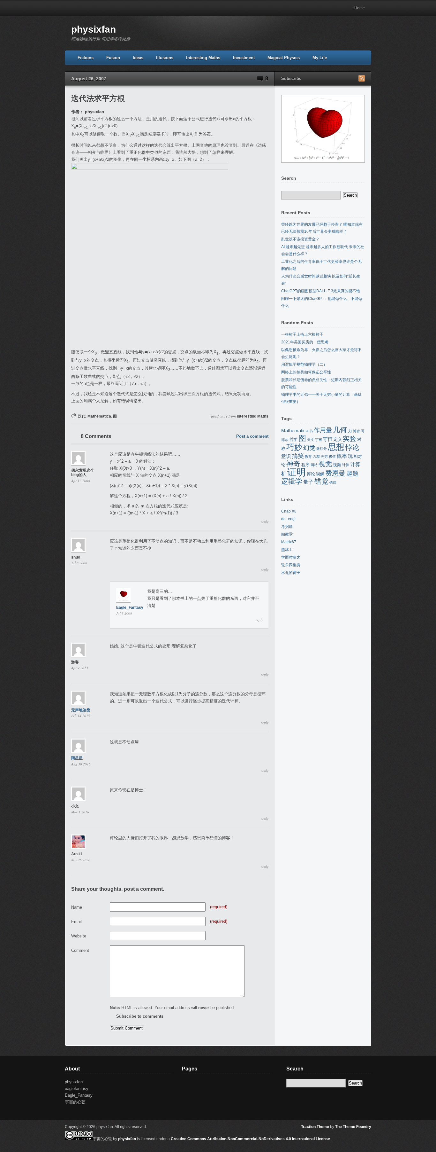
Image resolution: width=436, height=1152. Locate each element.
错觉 (321, 481)
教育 (308, 456)
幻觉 (309, 447)
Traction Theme (315, 1127)
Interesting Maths (203, 57)
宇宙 (318, 440)
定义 (338, 439)
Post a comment (252, 436)
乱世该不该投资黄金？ (300, 239)
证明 (296, 472)
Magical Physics (283, 57)
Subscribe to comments (139, 1016)
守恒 (328, 439)
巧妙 (294, 447)
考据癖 (287, 526)
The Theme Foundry (353, 1127)
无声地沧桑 (80, 710)
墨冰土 (287, 549)
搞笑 (298, 455)
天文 (310, 440)
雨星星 (77, 758)
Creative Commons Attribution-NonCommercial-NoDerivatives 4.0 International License (250, 1139)
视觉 (325, 464)
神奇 (293, 464)
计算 (345, 465)
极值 (332, 456)
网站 (314, 465)
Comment (80, 950)
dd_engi (288, 519)
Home (359, 8)
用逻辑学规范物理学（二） (304, 364)
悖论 (352, 447)
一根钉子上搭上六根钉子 (302, 334)
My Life (319, 57)
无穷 (324, 456)
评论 (311, 474)
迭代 (82, 416)
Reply (264, 522)
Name (76, 907)
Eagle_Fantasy (129, 607)
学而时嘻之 (290, 557)
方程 (316, 456)
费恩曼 (335, 473)
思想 (336, 447)
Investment (244, 57)
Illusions (164, 57)
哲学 (293, 439)
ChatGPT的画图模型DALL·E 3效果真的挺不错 (320, 291)
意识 (286, 456)
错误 (332, 482)
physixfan (93, 29)
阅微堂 (287, 534)
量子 (308, 482)
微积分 (321, 449)
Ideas (138, 57)
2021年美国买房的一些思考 (304, 342)
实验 (349, 439)
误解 (320, 474)
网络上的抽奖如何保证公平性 (306, 372)
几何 (340, 430)
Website (78, 936)
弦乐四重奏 (290, 565)
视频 (337, 464)
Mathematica (99, 416)
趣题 (352, 473)
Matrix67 (288, 542)
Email (76, 921)
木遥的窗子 (290, 572)
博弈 (356, 431)
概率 (342, 456)
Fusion (113, 57)
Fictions (86, 57)
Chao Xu (289, 511)
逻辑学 (291, 481)
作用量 (323, 430)
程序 (305, 464)
